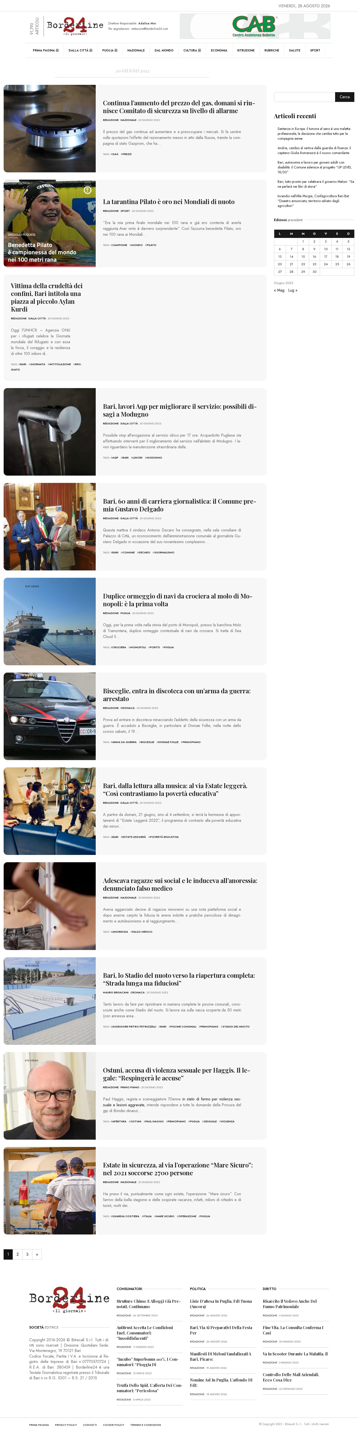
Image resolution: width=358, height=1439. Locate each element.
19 (348, 256)
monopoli (138, 647)
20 (280, 264)
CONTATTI (90, 1425)
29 (303, 271)
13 (280, 256)
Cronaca (128, 708)
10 (326, 249)
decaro (144, 552)
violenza (228, 1121)
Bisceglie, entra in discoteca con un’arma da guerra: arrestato (177, 694)
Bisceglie (147, 742)
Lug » (292, 290)
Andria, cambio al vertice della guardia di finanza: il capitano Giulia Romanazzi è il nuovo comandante (314, 150)
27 (280, 271)
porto (155, 647)
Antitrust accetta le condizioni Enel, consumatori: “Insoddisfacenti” (145, 1333)
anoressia (120, 932)
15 (303, 256)
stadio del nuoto (236, 1026)
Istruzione (245, 50)
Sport (315, 50)
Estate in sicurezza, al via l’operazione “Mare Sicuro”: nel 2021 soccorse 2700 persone (178, 1169)
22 (303, 264)
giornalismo (164, 552)
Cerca (345, 97)
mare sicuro (165, 1216)
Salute (294, 50)
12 (348, 249)
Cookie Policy (113, 1425)
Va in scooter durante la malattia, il (295, 1353)
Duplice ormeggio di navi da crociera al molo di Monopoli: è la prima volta (178, 600)
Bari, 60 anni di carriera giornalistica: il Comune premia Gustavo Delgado (179, 505)
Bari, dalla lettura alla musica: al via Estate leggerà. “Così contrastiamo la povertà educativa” (175, 789)
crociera (119, 647)
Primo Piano (130, 1087)
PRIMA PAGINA (39, 1425)
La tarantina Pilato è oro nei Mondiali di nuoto (169, 201)
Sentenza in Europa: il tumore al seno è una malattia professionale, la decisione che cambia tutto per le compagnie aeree (314, 133)
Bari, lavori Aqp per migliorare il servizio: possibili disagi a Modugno (180, 410)
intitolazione (60, 364)
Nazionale (136, 50)
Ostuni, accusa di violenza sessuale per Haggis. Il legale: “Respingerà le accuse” (176, 1074)
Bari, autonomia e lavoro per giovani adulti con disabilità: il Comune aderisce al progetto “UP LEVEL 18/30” (314, 167)
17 (325, 256)
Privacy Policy (66, 1425)
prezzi (127, 154)
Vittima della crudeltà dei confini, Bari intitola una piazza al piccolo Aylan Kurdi (47, 297)
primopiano (192, 742)
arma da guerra (124, 742)
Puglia (107, 50)
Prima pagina (44, 50)
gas (115, 154)
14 (291, 256)
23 (314, 264)
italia (147, 1216)
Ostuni (136, 1121)
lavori (137, 458)
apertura (119, 1121)
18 (337, 256)
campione (119, 245)
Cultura (190, 50)
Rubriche (271, 50)
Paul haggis (154, 1121)
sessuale (210, 1121)
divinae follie (168, 742)
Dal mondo (164, 50)
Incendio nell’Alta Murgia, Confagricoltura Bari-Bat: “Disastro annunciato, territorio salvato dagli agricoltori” (313, 201)
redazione (111, 120)
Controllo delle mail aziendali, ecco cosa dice (291, 1377)
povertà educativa (164, 837)
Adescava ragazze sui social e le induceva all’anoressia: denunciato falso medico (180, 884)
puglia (169, 647)
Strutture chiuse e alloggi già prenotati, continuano (149, 1304)
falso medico (142, 932)
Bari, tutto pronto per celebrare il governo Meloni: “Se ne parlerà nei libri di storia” (316, 184)
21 (291, 264)
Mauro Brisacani (116, 992)
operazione (187, 1216)
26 (348, 264)
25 (337, 264)
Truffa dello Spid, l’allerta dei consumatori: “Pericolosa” (150, 1388)
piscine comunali (183, 1026)
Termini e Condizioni (145, 1425)
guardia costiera (125, 1216)
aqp (115, 458)
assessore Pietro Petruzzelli (134, 1026)
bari (23, 364)
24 (326, 264)
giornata (37, 364)
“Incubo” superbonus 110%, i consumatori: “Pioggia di (148, 1362)
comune (128, 552)
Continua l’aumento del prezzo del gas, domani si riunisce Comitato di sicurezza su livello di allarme (179, 106)
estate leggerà (134, 837)
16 (314, 256)
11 (337, 249)
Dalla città (78, 50)
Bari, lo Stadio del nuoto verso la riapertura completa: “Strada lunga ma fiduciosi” (179, 979)
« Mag (279, 290)
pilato (151, 245)
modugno (154, 458)
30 (314, 271)
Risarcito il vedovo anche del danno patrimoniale (290, 1304)
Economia (219, 50)
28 (291, 271)
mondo (137, 245)
